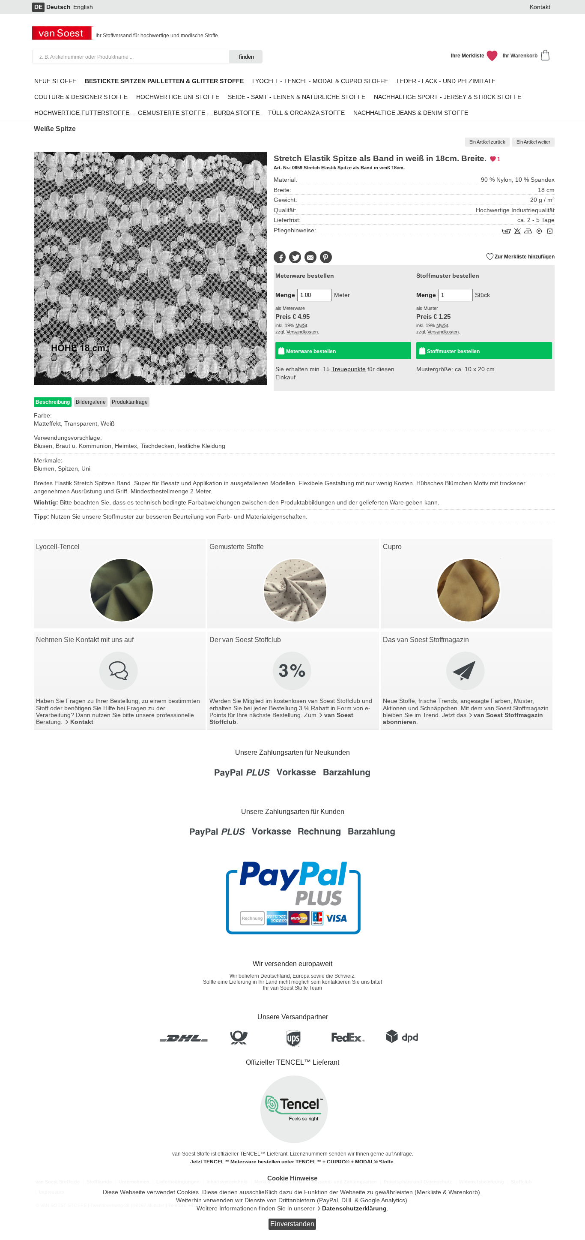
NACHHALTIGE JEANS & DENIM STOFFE (410, 113)
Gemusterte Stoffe (171, 113)
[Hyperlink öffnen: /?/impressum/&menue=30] (119, 671)
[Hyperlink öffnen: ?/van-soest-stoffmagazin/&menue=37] (466, 671)
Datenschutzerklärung (354, 1208)
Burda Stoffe (237, 113)
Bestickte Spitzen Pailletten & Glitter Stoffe (164, 81)
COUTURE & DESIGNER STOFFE (81, 97)
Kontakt (540, 7)
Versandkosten (302, 331)
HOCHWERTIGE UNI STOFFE (177, 97)
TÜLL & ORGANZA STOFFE (306, 113)
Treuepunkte (348, 369)
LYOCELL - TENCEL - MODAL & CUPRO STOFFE (320, 81)
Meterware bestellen (311, 351)
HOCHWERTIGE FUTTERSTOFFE (81, 113)
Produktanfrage (130, 402)
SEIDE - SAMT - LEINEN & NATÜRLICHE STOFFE (296, 97)
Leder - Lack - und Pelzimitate (446, 81)
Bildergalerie (91, 402)
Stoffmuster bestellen (453, 351)
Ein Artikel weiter (533, 141)
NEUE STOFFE (55, 81)
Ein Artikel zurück (487, 141)
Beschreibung (53, 402)
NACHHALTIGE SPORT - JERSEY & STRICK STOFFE (447, 97)
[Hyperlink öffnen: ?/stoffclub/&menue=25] (292, 671)
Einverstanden (292, 1224)
